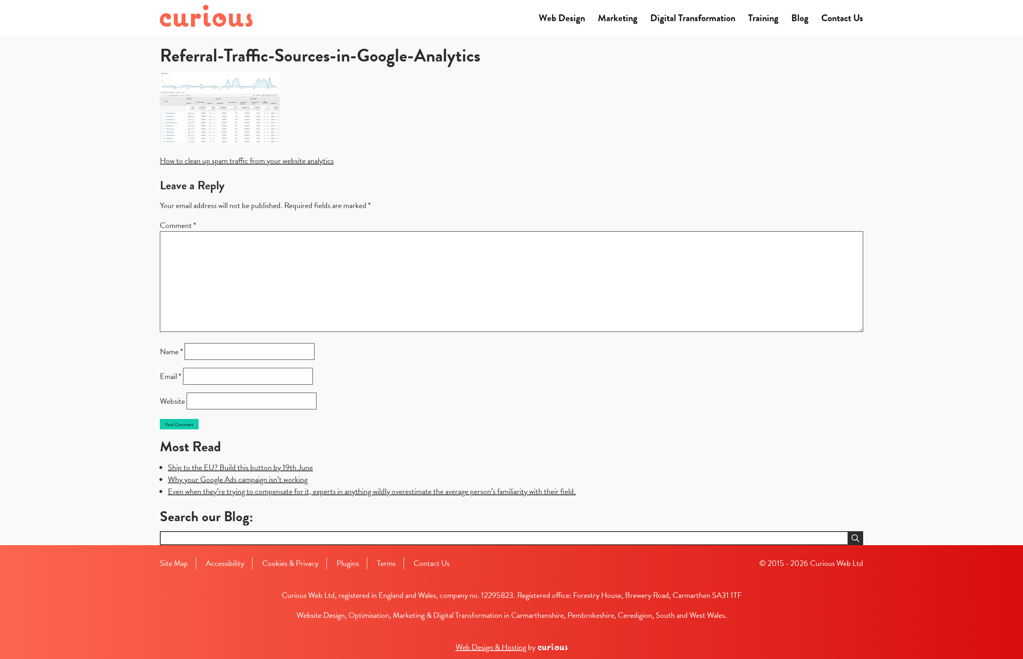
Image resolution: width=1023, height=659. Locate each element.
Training (763, 18)
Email (170, 376)
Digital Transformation (692, 18)
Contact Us (842, 18)
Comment (178, 225)
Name (171, 351)
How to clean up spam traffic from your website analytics (247, 161)
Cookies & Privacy (290, 563)
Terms (386, 563)
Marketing (617, 18)
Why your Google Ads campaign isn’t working (238, 479)
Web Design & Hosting (491, 647)
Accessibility (225, 563)
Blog (799, 18)
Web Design (562, 18)
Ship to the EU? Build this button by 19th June (240, 467)
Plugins (347, 563)
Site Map (174, 563)
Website (172, 401)
